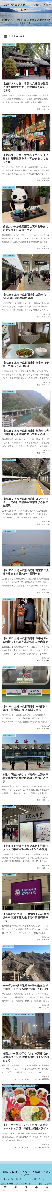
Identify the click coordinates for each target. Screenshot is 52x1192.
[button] (46, 679)
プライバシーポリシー (13, 1179)
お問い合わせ (38, 1179)
